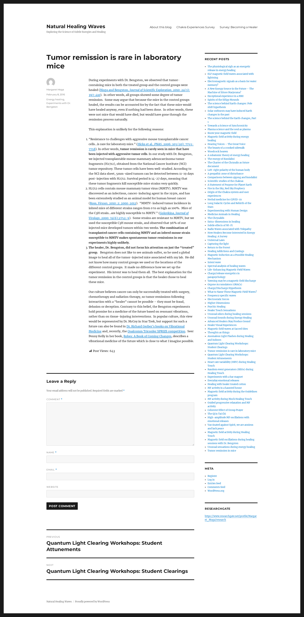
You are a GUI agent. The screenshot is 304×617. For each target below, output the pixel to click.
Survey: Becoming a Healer (239, 27)
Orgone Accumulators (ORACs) (225, 284)
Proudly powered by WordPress (92, 601)
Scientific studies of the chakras (225, 181)
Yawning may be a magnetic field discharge (232, 280)
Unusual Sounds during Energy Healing (230, 317)
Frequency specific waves (222, 295)
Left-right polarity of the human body (229, 169)
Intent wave (214, 262)
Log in (211, 479)
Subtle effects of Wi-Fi (220, 225)
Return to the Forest (219, 247)
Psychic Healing (217, 306)
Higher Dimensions (219, 302)
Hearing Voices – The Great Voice (226, 144)
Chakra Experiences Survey (195, 27)
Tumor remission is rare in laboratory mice (232, 350)
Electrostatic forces (218, 299)
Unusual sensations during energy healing (231, 447)
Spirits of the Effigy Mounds (223, 99)
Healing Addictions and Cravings (226, 251)
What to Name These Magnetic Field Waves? (232, 291)
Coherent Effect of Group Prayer (225, 410)
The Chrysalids (216, 218)
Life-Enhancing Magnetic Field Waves (229, 269)
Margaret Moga (55, 89)
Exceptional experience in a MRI (225, 96)
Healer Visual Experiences (222, 325)
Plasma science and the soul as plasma (229, 129)
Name (51, 452)
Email (51, 469)
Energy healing (55, 99)
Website (52, 486)
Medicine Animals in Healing (224, 214)
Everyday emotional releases (223, 380)
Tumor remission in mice (222, 450)
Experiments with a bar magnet (225, 376)
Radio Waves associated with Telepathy (229, 229)
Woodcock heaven (218, 151)
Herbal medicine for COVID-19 (225, 199)
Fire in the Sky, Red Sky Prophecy (226, 188)
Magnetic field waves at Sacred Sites (228, 328)
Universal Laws (216, 240)
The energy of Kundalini (221, 158)
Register (212, 476)
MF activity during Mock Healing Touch (230, 398)
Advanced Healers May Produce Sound (229, 321)
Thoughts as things (219, 332)
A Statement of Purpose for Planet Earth (230, 184)
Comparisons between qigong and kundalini (232, 177)
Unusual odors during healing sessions (229, 314)
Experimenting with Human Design (228, 210)
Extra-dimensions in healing (224, 221)
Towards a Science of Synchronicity (228, 125)
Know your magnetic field (222, 133)
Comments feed (216, 487)
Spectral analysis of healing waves (227, 266)
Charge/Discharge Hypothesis (224, 288)
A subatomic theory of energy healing (228, 155)
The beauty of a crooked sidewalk (226, 147)
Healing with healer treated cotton (227, 384)
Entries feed (214, 483)
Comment (54, 399)
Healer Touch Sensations (222, 310)
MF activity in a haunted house (225, 387)
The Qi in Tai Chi (217, 413)
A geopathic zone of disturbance (225, 173)
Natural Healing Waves (75, 26)
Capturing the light (218, 243)
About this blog (161, 27)
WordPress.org (216, 490)
